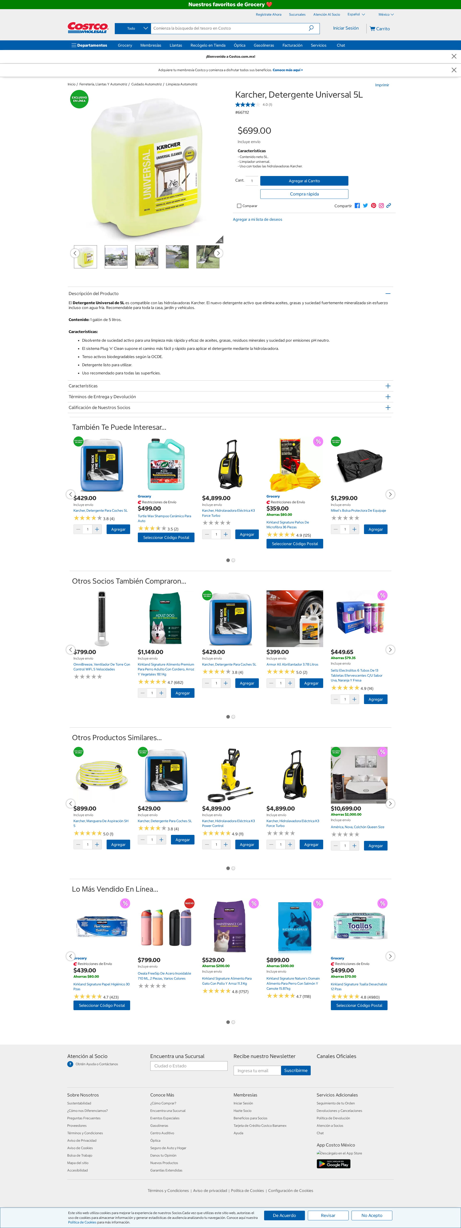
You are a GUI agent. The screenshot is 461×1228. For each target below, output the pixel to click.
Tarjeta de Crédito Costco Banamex (260, 1125)
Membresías (150, 45)
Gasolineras (264, 45)
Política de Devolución (333, 1118)
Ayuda (238, 1133)
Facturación (293, 45)
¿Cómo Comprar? (163, 1103)
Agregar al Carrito (304, 180)
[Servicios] (327, 45)
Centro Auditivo (162, 1133)
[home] (88, 28)
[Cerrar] (454, 56)
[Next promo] (218, 253)
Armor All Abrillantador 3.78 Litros (292, 664)
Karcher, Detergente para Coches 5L (100, 510)
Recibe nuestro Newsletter (265, 1056)
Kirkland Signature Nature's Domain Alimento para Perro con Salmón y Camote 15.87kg (293, 983)
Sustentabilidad (79, 1103)
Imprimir (382, 84)
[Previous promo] (74, 253)
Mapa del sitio (77, 1163)
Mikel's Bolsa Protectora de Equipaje (358, 510)
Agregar (118, 529)
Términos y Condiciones (85, 1133)
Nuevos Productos (164, 1163)
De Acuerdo (284, 1215)
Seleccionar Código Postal (166, 537)
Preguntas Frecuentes (84, 1118)
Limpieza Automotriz (181, 84)
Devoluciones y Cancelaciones (339, 1110)
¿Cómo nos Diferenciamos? (87, 1110)
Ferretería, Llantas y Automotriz (103, 84)
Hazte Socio (242, 1110)
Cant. (239, 180)
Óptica (239, 45)
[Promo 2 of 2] (233, 561)
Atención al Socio (87, 1056)
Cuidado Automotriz (146, 84)
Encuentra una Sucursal (177, 1056)
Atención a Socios (330, 1125)
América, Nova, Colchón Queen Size (357, 827)
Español (354, 14)
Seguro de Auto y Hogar (168, 1148)
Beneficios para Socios (250, 1118)
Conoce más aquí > (288, 70)
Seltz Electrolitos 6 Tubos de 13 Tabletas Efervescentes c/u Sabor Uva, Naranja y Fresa (356, 675)
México (384, 14)
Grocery (125, 45)
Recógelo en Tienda (208, 45)
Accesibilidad (77, 1170)
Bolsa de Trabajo (79, 1155)
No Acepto (372, 1215)
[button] (314, 28)
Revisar (328, 1215)
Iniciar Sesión (346, 28)
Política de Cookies (82, 1222)
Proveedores (77, 1125)
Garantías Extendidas (166, 1170)
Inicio (71, 84)
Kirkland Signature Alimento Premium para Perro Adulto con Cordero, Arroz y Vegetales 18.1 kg (166, 669)
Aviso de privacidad (210, 1190)
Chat (341, 45)
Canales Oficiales (336, 1056)
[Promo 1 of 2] (228, 561)
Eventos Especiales (165, 1118)
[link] (357, 205)
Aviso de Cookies (80, 1148)
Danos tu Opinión (163, 1155)
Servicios (319, 45)
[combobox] (132, 28)
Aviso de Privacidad (82, 1140)
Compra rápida (304, 194)
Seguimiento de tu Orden (336, 1103)
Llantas (176, 45)
